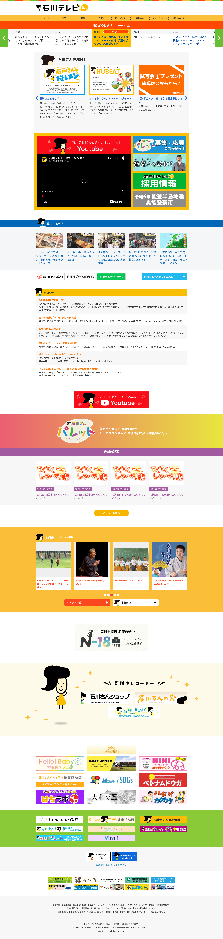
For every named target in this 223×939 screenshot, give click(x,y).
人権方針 (100, 905)
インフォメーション (159, 18)
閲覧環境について (134, 912)
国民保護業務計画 (163, 905)
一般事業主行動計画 (88, 908)
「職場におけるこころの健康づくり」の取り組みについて (79, 912)
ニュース (45, 18)
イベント (102, 18)
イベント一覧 (74, 602)
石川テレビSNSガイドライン (111, 864)
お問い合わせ (178, 18)
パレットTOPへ (111, 513)
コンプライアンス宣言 (115, 905)
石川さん (140, 18)
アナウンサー (121, 18)
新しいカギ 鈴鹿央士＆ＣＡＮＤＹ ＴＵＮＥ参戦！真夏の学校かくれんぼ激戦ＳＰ (111, 40)
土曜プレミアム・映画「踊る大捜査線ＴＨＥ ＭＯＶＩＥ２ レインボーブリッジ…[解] (190, 40)
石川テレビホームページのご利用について (115, 908)
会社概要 (56, 905)
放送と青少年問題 (146, 905)
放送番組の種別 (79, 905)
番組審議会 (66, 905)
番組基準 (91, 905)
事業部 (125, 602)
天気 (64, 18)
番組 (83, 18)
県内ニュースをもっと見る (158, 276)
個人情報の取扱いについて (145, 908)
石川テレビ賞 (131, 905)
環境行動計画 (72, 908)
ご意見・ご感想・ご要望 (115, 912)
